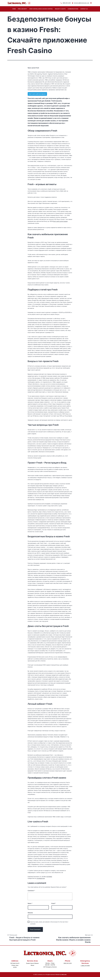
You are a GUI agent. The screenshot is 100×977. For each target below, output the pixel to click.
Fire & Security (22, 9)
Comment (31, 890)
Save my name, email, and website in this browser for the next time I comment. (49, 923)
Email (53, 903)
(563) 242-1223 (68, 963)
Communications (73, 9)
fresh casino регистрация (60, 221)
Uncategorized (41, 878)
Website (30, 912)
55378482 (49, 876)
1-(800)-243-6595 (85, 965)
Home (14, 9)
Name (30, 903)
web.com (63, 974)
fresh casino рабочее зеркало (37, 94)
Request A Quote (60, 9)
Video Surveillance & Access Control (41, 9)
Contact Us (84, 9)
